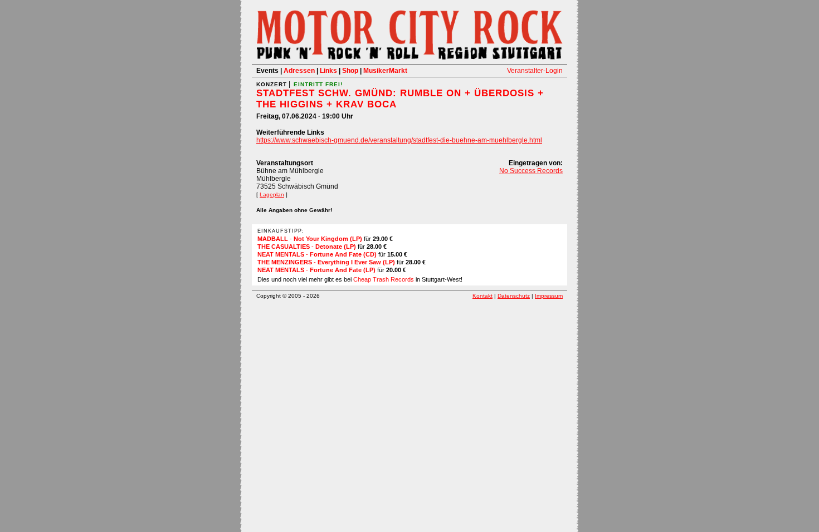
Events (267, 71)
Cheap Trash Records (383, 279)
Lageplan (272, 194)
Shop (350, 71)
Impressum (549, 296)
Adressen (299, 71)
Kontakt (482, 296)
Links (328, 71)
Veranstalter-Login (535, 71)
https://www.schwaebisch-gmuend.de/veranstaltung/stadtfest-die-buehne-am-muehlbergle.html (399, 140)
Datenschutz (514, 296)
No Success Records (531, 171)
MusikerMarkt (385, 71)
